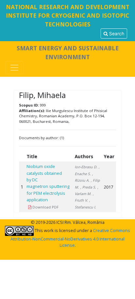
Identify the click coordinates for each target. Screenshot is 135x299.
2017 (108, 187)
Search (116, 33)
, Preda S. (88, 187)
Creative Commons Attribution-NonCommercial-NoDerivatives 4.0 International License (70, 237)
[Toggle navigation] (14, 67)
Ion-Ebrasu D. (86, 166)
